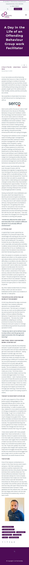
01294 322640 (15, 6)
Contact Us (18, 9)
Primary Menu (26, 15)
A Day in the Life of (8, 527)
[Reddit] (14, 542)
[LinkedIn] (12, 542)
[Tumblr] (9, 542)
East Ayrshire (21, 532)
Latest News (16, 67)
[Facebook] (2, 542)
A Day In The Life (7, 67)
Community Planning (9, 532)
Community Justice (8, 529)
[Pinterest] (7, 542)
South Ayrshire (14, 537)
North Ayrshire (7, 535)
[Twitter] (7, 9)
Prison (5, 537)
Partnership (17, 535)
